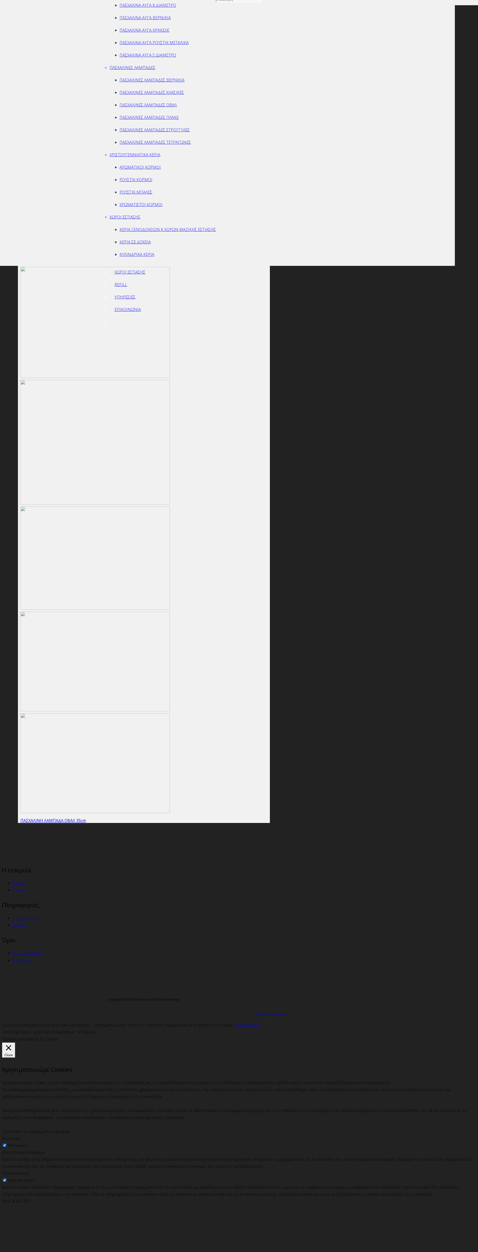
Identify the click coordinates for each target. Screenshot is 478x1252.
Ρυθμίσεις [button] (87, 1032)
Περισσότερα (247, 1025)
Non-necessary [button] (15, 1173)
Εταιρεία (18, 883)
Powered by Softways (271, 1014)
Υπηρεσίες (19, 925)
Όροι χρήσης (22, 960)
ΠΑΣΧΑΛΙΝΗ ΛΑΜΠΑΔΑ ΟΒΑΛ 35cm (53, 820)
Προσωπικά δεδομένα (28, 953)
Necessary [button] (11, 1138)
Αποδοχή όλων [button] (17, 1032)
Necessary (17, 1145)
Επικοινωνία (21, 890)
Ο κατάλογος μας (24, 918)
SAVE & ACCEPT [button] (16, 1201)
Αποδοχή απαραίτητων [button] (54, 1032)
